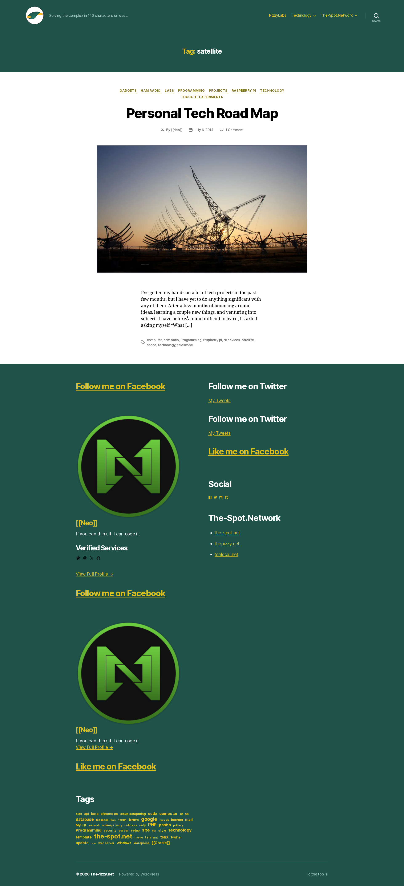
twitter (176, 837)
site (146, 830)
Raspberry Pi (244, 91)
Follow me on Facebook (120, 386)
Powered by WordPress (139, 874)
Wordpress (141, 843)
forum (122, 819)
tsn (148, 837)
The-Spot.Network (337, 15)
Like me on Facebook (116, 766)
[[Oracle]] (161, 843)
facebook (102, 819)
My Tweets (219, 400)
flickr (113, 820)
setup (135, 830)
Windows (124, 843)
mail (189, 819)
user (93, 843)
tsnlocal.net (226, 554)
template (84, 837)
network (94, 825)
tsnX (164, 837)
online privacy (112, 825)
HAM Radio (151, 91)
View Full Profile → (94, 574)
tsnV (155, 837)
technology (166, 345)
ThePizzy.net (102, 874)
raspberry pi (212, 340)
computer (154, 340)
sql (154, 830)
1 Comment (234, 130)
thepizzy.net (227, 543)
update (82, 843)
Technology (301, 15)
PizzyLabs (277, 15)
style (162, 830)
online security (135, 825)
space (151, 345)
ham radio (171, 340)
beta (94, 814)
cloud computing (133, 814)
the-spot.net (113, 836)
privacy (178, 825)
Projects (218, 91)
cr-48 (184, 814)
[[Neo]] (177, 130)
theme (138, 837)
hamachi (164, 820)
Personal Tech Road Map (202, 113)
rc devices (232, 340)
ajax (79, 814)
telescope (185, 345)
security (110, 830)
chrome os (109, 814)
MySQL (81, 825)
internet (177, 820)
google (149, 819)
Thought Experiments (202, 97)
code (152, 813)
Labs (169, 91)
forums (134, 819)
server (123, 830)
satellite (248, 340)
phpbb (165, 824)
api (86, 814)
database (85, 819)
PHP (152, 824)
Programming (191, 91)
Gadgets (128, 91)
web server (106, 843)
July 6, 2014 (204, 130)
